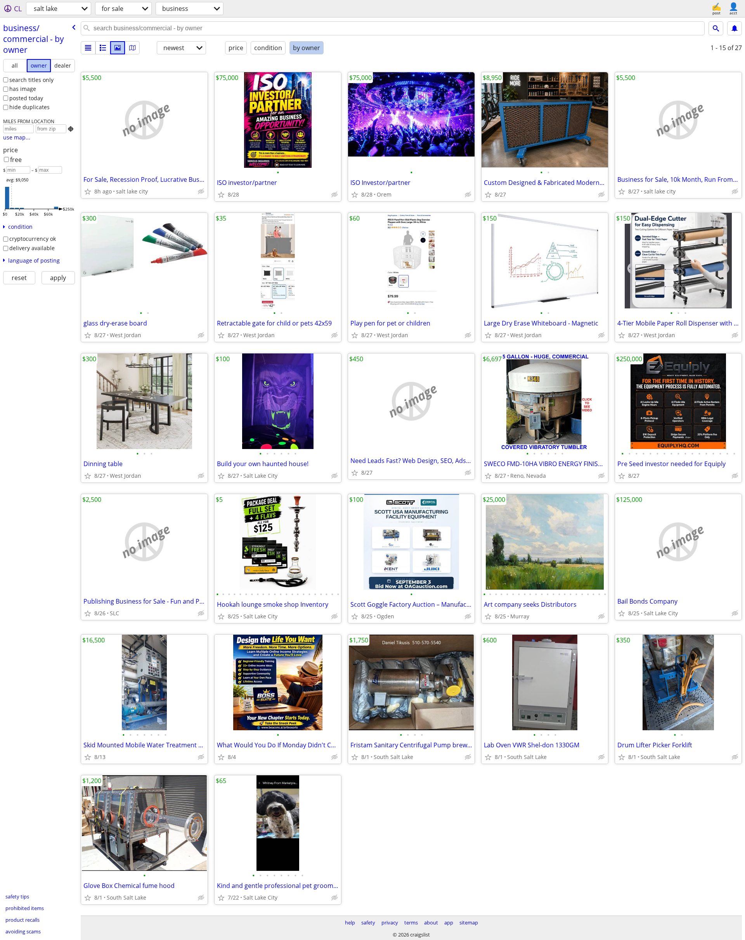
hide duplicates (29, 107)
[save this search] (734, 28)
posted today (26, 98)
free (16, 159)
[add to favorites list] (87, 191)
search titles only (31, 80)
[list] (88, 47)
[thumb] (102, 47)
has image (22, 88)
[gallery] (117, 47)
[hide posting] (201, 191)
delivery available (32, 248)
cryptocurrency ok (32, 238)
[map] (132, 47)
